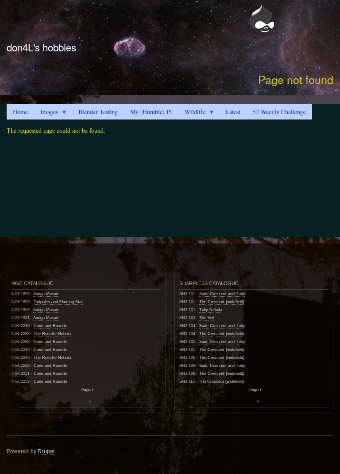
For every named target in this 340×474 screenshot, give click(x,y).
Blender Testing (98, 112)
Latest (232, 112)
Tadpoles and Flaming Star (58, 302)
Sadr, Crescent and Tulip (222, 294)
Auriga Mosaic (46, 294)
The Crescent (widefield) (221, 302)
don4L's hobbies (41, 47)
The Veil (206, 318)
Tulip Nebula (210, 310)
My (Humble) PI (151, 112)
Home (20, 112)
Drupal (46, 451)
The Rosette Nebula (52, 333)
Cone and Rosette (50, 326)
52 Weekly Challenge (279, 112)
